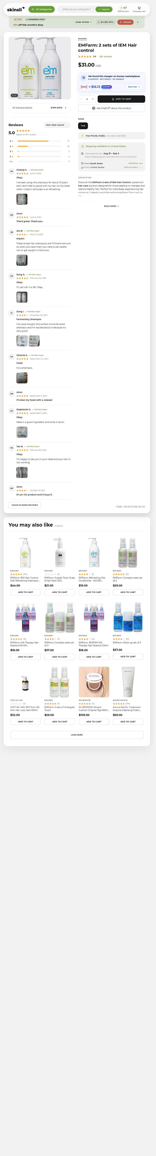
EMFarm (82, 39)
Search (105, 9)
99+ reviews (106, 56)
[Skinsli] (16, 9)
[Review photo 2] (34, 340)
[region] (40, 68)
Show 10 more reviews (25, 505)
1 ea (83, 125)
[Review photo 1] (21, 199)
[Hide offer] (137, 22)
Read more (110, 206)
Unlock (127, 22)
